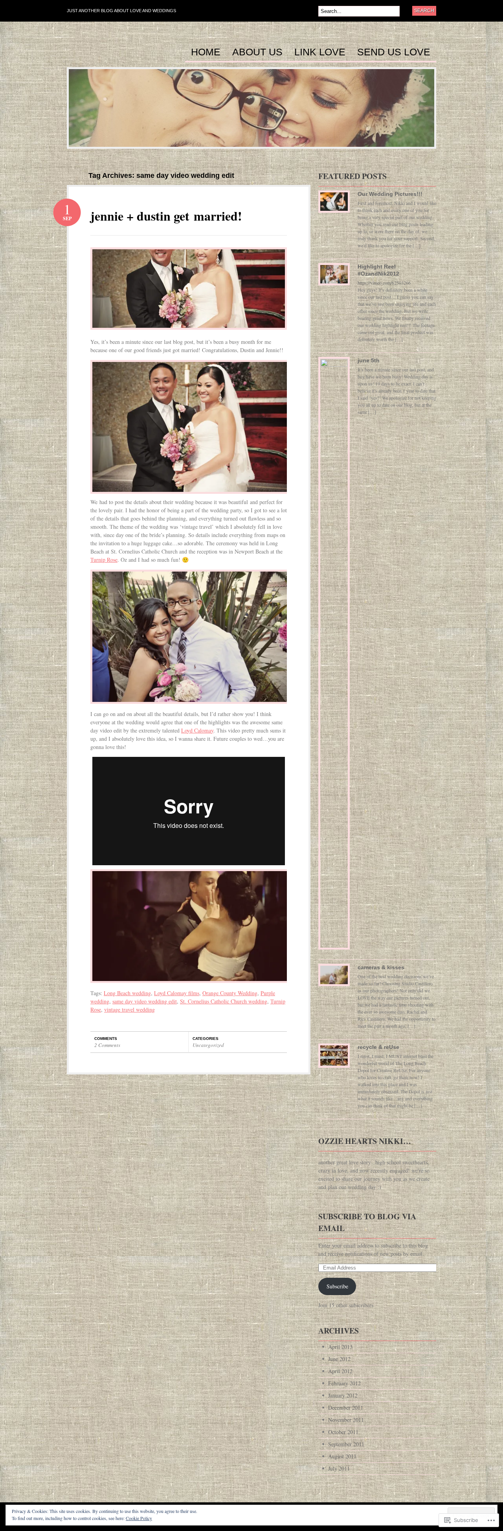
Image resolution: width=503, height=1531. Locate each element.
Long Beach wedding (127, 993)
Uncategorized (208, 1045)
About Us (257, 52)
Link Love (319, 52)
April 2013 (340, 1346)
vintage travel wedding (129, 1009)
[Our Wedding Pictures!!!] (334, 204)
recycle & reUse (378, 1047)
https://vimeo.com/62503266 (384, 283)
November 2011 (346, 1419)
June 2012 (339, 1359)
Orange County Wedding (229, 993)
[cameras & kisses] (334, 978)
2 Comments (107, 1045)
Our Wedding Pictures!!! (390, 194)
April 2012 (340, 1371)
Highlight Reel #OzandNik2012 (378, 270)
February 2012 (344, 1383)
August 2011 (342, 1456)
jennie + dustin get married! (166, 215)
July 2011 (339, 1468)
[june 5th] (334, 656)
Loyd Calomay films (176, 993)
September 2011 (346, 1444)
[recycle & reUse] (334, 1058)
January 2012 (343, 1395)
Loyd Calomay (197, 730)
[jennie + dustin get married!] (188, 335)
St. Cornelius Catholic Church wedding (223, 1001)
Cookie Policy (139, 1518)
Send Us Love (393, 52)
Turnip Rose (103, 559)
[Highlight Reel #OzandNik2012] (334, 277)
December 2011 (345, 1407)
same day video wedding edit (144, 1001)
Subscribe (337, 1286)
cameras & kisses (381, 967)
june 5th (369, 360)
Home (205, 52)
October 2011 (343, 1432)
